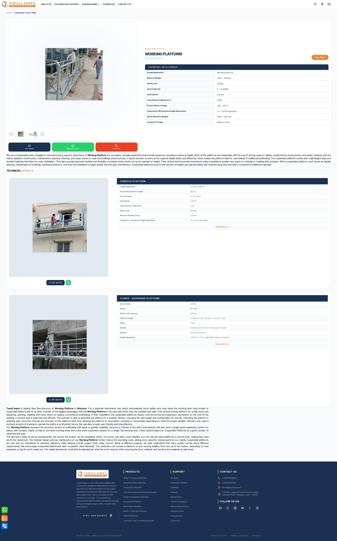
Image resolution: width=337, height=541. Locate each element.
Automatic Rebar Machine (134, 483)
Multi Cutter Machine (132, 506)
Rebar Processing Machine (135, 478)
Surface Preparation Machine (136, 497)
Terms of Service (239, 536)
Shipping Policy (177, 511)
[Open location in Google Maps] (322, 4)
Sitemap (174, 492)
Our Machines (89, 4)
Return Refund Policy (180, 506)
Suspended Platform (132, 502)
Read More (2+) (222, 227)
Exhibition (109, 4)
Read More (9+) (222, 344)
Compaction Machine (132, 487)
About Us (46, 4)
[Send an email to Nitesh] (329, 4)
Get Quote (57, 283)
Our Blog (174, 478)
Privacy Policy (177, 516)
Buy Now (320, 57)
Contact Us (124, 4)
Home (9, 13)
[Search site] (315, 4)
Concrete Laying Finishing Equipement (140, 492)
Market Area (176, 497)
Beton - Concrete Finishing (135, 511)
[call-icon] (4, 526)
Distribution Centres (66, 4)
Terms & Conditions (179, 502)
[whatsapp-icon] (4, 510)
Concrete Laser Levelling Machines (138, 520)
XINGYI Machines (130, 516)
